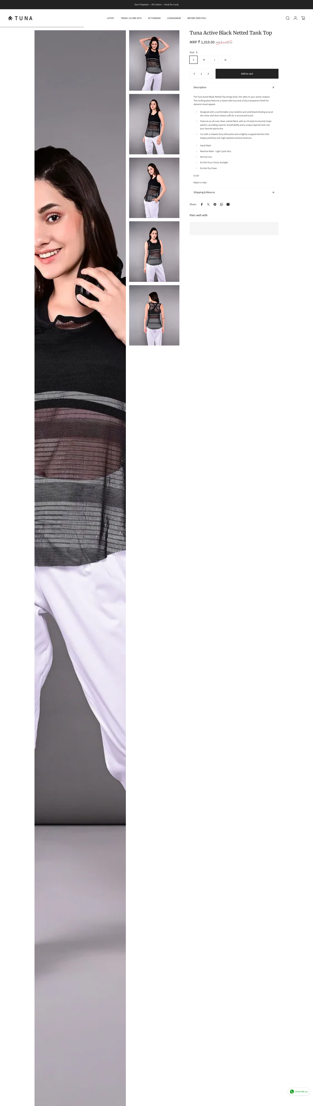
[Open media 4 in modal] (154, 188)
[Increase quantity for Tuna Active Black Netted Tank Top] (209, 73)
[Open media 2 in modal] (154, 60)
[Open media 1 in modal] (80, 568)
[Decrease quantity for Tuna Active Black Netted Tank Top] (193, 73)
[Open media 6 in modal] (154, 315)
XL (225, 59)
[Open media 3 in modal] (154, 124)
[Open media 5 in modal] (154, 251)
